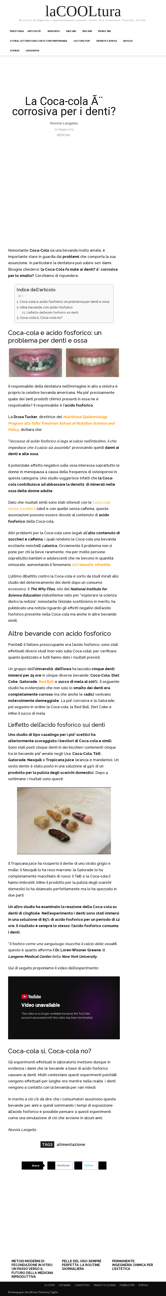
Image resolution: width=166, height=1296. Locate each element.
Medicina (63, 135)
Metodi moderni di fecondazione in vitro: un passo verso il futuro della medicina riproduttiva (32, 1269)
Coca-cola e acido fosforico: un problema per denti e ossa (64, 302)
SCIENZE (14, 50)
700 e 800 (87, 31)
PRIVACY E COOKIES (105, 1285)
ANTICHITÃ (34, 31)
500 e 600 (71, 31)
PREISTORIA (17, 31)
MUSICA (128, 40)
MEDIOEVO (54, 31)
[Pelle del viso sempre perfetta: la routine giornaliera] (83, 1220)
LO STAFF (49, 1285)
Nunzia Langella (64, 123)
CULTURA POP (81, 40)
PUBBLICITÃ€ (127, 1285)
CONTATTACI (82, 1285)
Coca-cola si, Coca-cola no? (41, 318)
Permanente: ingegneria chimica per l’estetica (132, 1265)
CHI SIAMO (65, 1285)
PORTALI (143, 1285)
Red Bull (46, 681)
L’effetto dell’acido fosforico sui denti (52, 312)
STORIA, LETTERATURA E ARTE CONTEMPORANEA (38, 40)
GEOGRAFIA (32, 50)
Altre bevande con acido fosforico (46, 307)
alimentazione (71, 1144)
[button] (153, 31)
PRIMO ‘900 (104, 31)
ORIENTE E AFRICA (106, 40)
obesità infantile (94, 565)
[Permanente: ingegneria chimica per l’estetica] (133, 1220)
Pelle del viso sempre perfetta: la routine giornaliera (81, 1265)
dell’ (75, 565)
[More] (102, 1165)
